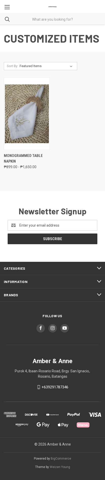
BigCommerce (61, 458)
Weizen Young (60, 467)
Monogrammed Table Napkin (23, 158)
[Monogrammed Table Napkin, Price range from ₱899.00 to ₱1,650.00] (27, 113)
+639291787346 (55, 387)
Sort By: (12, 66)
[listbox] (47, 66)
